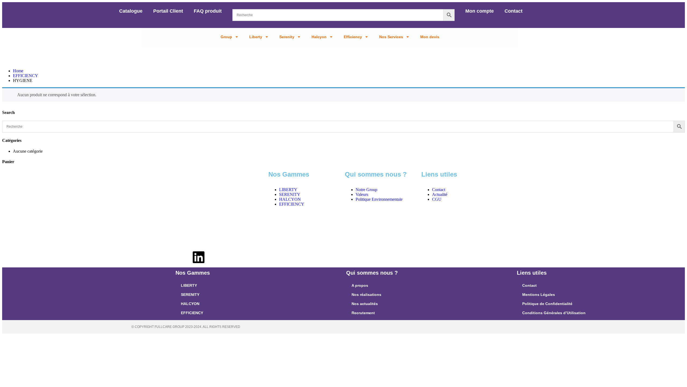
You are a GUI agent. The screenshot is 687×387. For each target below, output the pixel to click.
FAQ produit (208, 11)
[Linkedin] (198, 258)
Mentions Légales (538, 294)
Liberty (255, 37)
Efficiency (353, 37)
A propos (360, 285)
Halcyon (319, 37)
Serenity (286, 37)
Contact (513, 11)
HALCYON (190, 304)
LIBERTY (189, 285)
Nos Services (391, 37)
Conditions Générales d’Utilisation (554, 313)
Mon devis (429, 37)
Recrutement (363, 313)
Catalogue (130, 11)
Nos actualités (365, 304)
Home (18, 71)
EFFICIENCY (25, 75)
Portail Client (168, 11)
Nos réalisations (366, 294)
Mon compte (479, 11)
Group (226, 37)
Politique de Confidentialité (547, 304)
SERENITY (190, 294)
